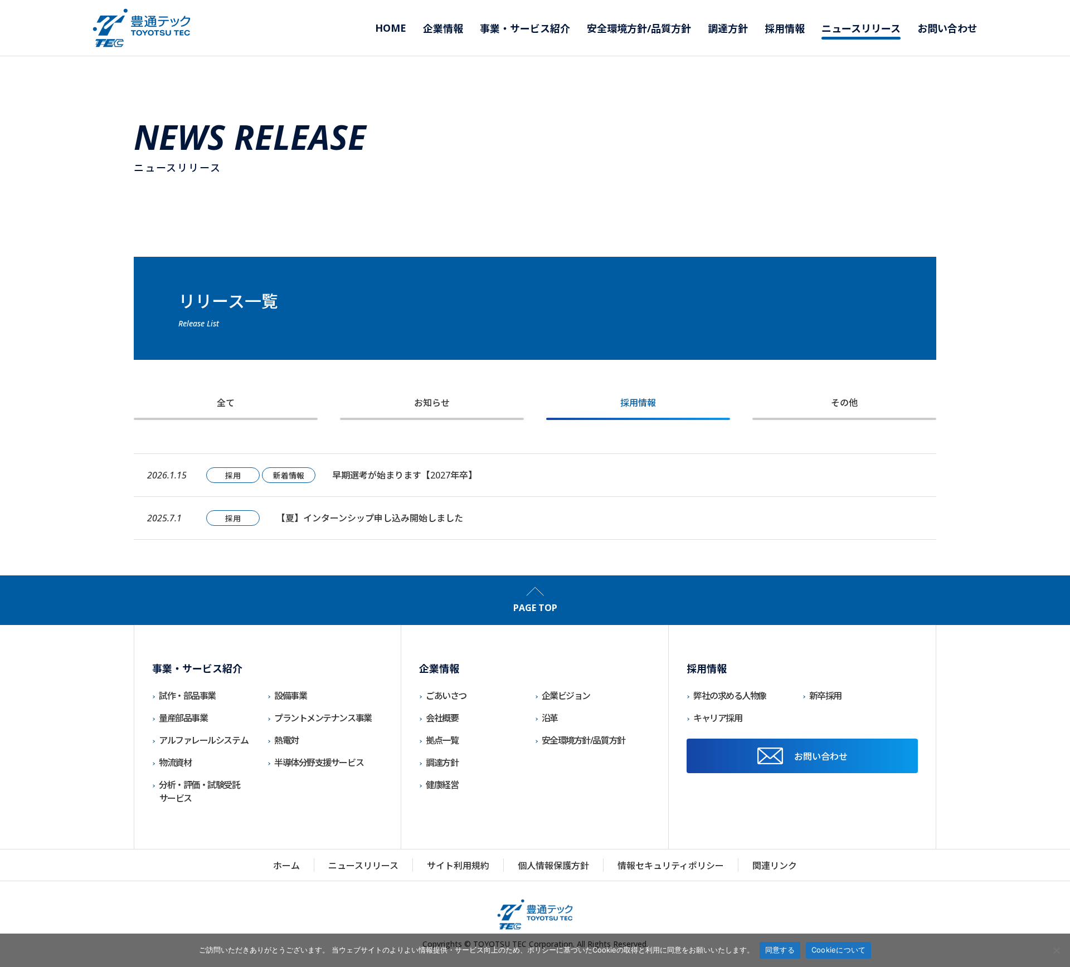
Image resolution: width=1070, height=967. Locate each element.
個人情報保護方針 (553, 865)
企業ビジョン (566, 696)
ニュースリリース (363, 865)
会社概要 (442, 718)
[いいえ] (1056, 950)
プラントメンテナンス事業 (323, 718)
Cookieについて (838, 949)
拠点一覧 (442, 740)
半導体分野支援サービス (318, 762)
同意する (780, 949)
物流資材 (175, 762)
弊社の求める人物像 (729, 696)
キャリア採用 (717, 718)
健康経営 (442, 785)
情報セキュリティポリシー (670, 865)
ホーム (286, 865)
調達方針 (442, 762)
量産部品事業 (183, 718)
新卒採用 (825, 696)
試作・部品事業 (187, 696)
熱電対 (286, 740)
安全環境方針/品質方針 (583, 740)
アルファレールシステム (203, 740)
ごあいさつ (446, 696)
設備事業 (290, 696)
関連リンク (774, 865)
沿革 (550, 718)
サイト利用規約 (458, 865)
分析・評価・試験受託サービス (199, 791)
